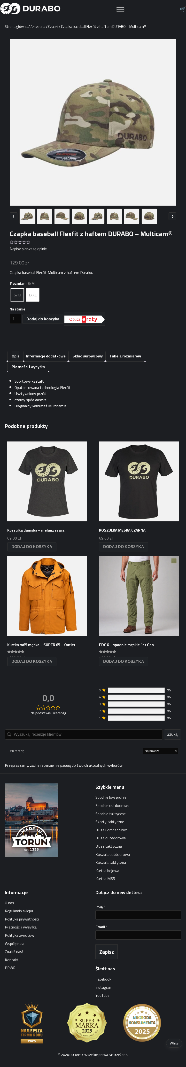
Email (101, 926)
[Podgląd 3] (62, 216)
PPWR (10, 967)
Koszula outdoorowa (112, 854)
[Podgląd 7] (132, 216)
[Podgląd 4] (79, 216)
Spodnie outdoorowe (112, 805)
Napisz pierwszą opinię (28, 248)
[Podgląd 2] (44, 216)
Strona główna (16, 26)
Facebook (103, 979)
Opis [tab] (15, 356)
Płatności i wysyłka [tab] (28, 366)
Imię (100, 907)
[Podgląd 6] (114, 216)
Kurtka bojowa (107, 870)
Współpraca (14, 943)
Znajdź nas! (14, 951)
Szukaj (172, 734)
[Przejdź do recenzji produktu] (93, 242)
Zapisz (106, 952)
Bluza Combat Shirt (111, 830)
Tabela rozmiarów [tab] (125, 356)
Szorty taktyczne (109, 821)
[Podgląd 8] (149, 216)
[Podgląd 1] (27, 216)
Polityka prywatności (22, 919)
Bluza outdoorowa (110, 838)
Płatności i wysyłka (21, 927)
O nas (9, 902)
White (174, 1043)
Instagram (103, 987)
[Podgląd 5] (97, 216)
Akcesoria (38, 26)
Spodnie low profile (110, 797)
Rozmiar (17, 283)
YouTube (102, 995)
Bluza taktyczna (108, 846)
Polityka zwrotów (19, 935)
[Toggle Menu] (120, 9)
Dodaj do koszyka (42, 319)
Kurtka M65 (105, 878)
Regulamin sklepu (19, 910)
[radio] (17, 295)
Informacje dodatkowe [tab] (46, 356)
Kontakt (11, 959)
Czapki (53, 26)
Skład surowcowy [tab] (87, 356)
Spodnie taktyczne (110, 813)
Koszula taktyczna (110, 862)
